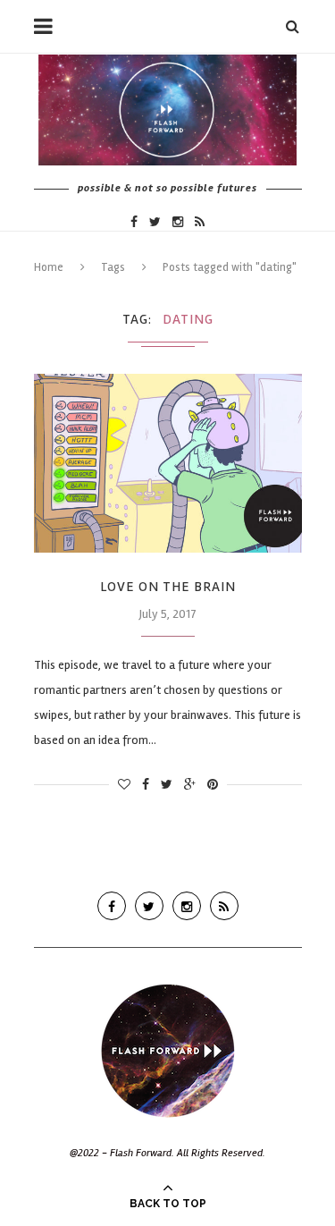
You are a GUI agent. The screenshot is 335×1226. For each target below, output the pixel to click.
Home (48, 267)
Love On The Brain (168, 587)
